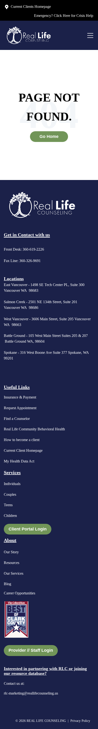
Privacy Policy (80, 721)
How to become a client (21, 440)
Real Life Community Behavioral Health (34, 429)
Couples (10, 494)
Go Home (49, 136)
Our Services (13, 573)
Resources (11, 563)
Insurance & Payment (20, 397)
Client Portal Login (28, 529)
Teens (8, 505)
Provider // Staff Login (31, 650)
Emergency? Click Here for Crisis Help (63, 16)
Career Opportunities (19, 593)
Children (10, 516)
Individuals (12, 484)
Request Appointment (20, 408)
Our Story (11, 552)
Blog (7, 584)
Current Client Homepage (23, 450)
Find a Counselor (17, 419)
